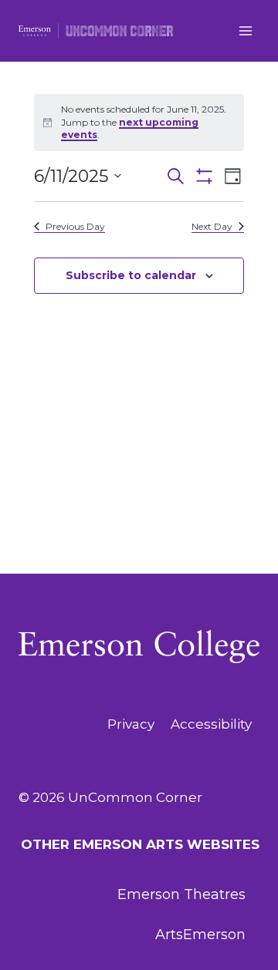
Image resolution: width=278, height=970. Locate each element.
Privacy (130, 724)
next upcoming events (129, 128)
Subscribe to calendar (131, 275)
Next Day (212, 226)
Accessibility (211, 724)
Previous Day (75, 226)
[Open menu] (245, 30)
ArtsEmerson (200, 934)
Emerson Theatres (181, 894)
